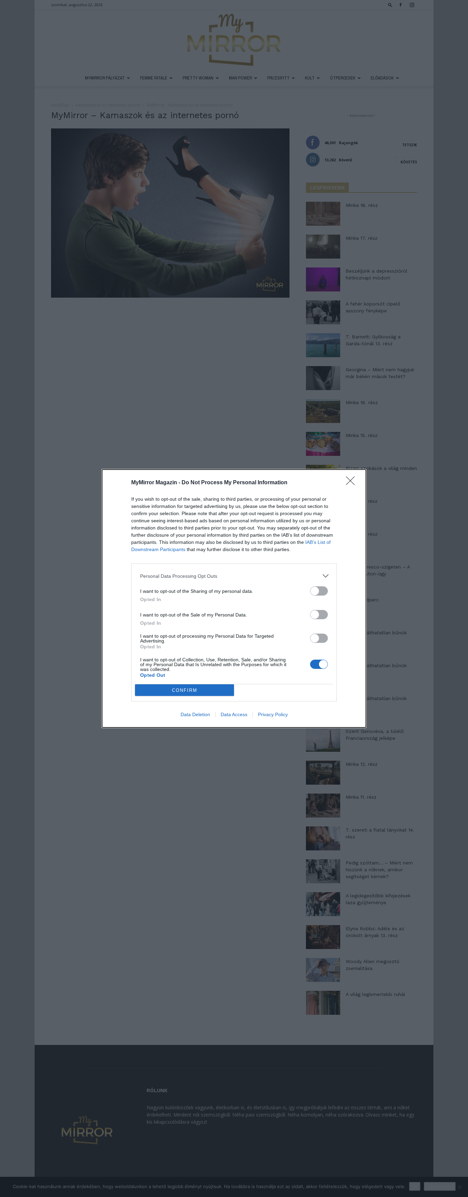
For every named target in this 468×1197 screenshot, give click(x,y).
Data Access (234, 714)
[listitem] (234, 575)
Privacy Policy (273, 714)
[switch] (319, 591)
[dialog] (234, 598)
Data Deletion (195, 714)
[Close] (352, 482)
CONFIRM (184, 690)
